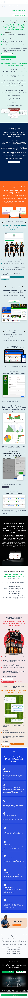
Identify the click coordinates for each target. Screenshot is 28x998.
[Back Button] (2, 2)
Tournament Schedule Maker (19, 947)
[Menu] (26, 2)
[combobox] (13, 2)
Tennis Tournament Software (13, 953)
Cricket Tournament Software (13, 949)
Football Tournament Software (13, 951)
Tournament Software (6, 947)
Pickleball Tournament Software (11, 955)
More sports (21, 955)
